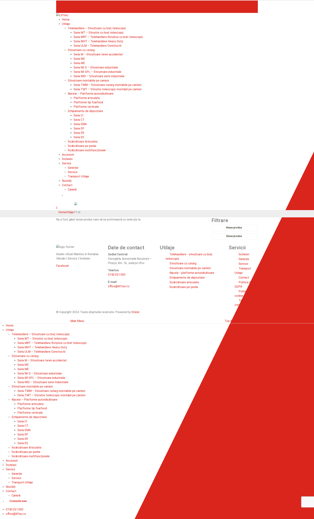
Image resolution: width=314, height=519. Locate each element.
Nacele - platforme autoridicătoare (192, 273)
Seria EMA (80, 124)
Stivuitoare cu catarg (81, 50)
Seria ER (79, 133)
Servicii (66, 163)
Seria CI (78, 115)
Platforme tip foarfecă (88, 102)
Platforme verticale (86, 106)
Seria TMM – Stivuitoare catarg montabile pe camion (107, 85)
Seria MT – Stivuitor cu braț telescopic (99, 32)
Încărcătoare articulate (184, 282)
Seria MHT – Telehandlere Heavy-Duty (98, 41)
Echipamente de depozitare (85, 111)
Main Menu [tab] (77, 321)
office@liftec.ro (16, 514)
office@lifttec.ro (72, 9)
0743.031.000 (68, 4)
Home (66, 19)
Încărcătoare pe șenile (82, 146)
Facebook (62, 265)
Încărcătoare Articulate (83, 141)
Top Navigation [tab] (234, 321)
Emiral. (136, 312)
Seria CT (79, 119)
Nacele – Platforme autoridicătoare (91, 93)
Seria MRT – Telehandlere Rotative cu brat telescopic (108, 37)
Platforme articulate (87, 98)
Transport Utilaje (78, 176)
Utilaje (66, 24)
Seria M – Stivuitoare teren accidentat (98, 54)
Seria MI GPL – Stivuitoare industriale (97, 72)
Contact (67, 185)
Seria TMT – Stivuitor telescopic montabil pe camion (108, 89)
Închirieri (67, 159)
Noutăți (67, 181)
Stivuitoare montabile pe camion (88, 80)
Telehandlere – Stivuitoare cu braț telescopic (97, 28)
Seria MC (79, 58)
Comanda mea (77, 195)
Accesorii (68, 154)
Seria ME (79, 63)
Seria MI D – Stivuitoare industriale (96, 67)
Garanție (73, 167)
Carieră (72, 189)
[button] (56, 208)
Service (72, 172)
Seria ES (79, 137)
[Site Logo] (62, 15)
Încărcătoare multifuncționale (87, 150)
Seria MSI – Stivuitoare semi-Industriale (99, 76)
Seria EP (79, 128)
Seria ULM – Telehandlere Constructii (97, 45)
